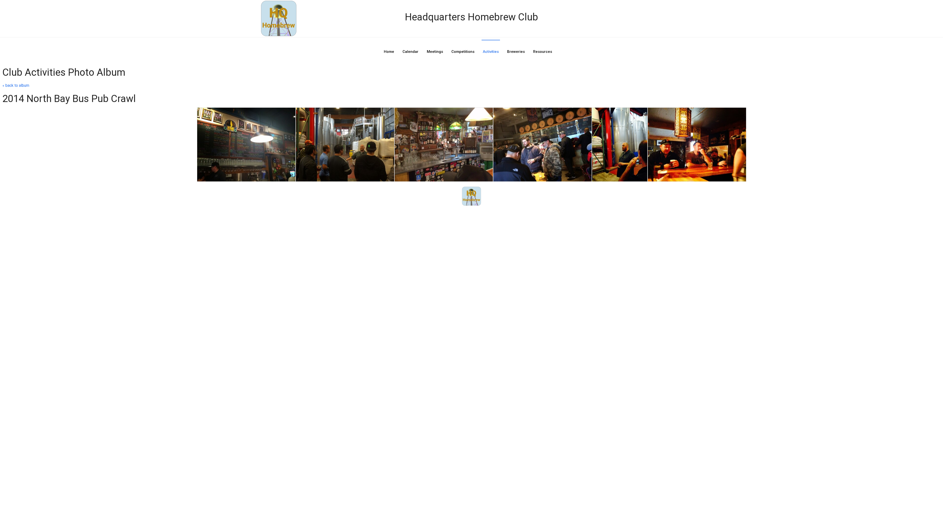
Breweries (516, 51)
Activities (491, 51)
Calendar (410, 51)
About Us (444, 214)
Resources (542, 51)
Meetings (435, 51)
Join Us (500, 214)
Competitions (462, 51)
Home (389, 51)
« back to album (15, 85)
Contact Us (473, 214)
